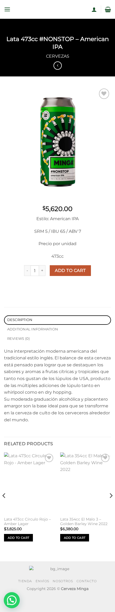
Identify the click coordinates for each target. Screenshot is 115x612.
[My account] (94, 9)
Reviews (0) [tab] (18, 339)
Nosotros (63, 581)
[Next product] (57, 65)
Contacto (86, 581)
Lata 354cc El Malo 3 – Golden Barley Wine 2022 (84, 521)
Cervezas (57, 56)
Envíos (42, 581)
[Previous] (4, 506)
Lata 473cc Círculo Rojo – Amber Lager (27, 521)
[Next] (111, 506)
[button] (7, 9)
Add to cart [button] (18, 538)
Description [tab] (20, 320)
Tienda (25, 581)
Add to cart (70, 270)
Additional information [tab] (32, 329)
